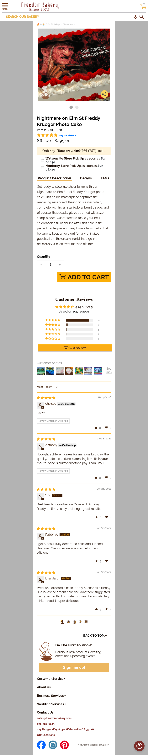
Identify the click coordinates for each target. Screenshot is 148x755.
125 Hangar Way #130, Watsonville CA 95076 (65, 729)
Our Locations (46, 734)
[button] (5, 6)
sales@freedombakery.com (54, 718)
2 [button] (68, 621)
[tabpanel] (74, 65)
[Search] (141, 17)
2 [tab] (77, 107)
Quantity (43, 256)
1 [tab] (71, 107)
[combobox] (74, 16)
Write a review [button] (75, 348)
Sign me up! (74, 667)
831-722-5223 (46, 723)
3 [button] (75, 621)
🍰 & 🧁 (41, 24)
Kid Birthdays (53, 24)
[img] (46, 398)
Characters (68, 24)
